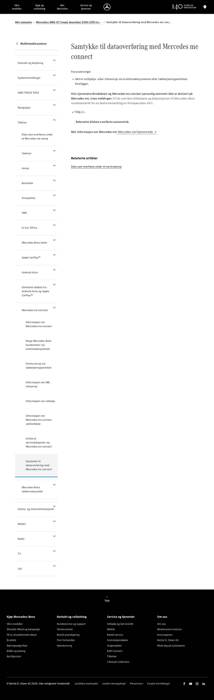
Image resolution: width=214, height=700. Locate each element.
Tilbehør (112, 656)
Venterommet (65, 629)
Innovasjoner (165, 634)
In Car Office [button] (29, 227)
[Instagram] (197, 684)
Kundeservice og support (71, 624)
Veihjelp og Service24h (120, 624)
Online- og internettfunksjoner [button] (36, 509)
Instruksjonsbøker (117, 640)
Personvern (136, 683)
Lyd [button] (20, 568)
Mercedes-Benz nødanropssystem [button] (32, 489)
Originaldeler (114, 645)
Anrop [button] (25, 168)
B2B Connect (114, 651)
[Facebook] (184, 684)
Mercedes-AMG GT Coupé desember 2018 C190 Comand (69, 22)
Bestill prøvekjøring (68, 634)
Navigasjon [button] (24, 107)
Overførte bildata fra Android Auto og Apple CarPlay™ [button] (35, 291)
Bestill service (115, 634)
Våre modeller (15, 624)
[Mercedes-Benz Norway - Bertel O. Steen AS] (107, 7)
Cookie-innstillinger (158, 683)
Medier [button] (22, 524)
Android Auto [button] (30, 272)
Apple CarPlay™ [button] (31, 257)
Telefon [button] (22, 122)
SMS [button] (24, 213)
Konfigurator (14, 656)
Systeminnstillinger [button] (29, 78)
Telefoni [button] (26, 153)
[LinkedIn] (204, 684)
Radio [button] (21, 539)
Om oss (161, 624)
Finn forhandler (66, 640)
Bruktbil (11, 640)
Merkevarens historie (169, 629)
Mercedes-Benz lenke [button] (34, 242)
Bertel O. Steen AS (168, 640)
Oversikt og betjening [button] (30, 63)
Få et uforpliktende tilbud (21, 634)
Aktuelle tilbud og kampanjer (23, 629)
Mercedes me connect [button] (35, 310)
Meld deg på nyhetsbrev (171, 645)
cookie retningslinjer (114, 683)
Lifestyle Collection (118, 662)
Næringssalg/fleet (17, 645)
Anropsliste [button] (28, 198)
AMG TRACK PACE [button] (28, 92)
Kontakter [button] (27, 183)
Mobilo (111, 629)
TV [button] (19, 553)
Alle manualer (23, 22)
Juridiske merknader (86, 683)
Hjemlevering (64, 645)
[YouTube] (191, 684)
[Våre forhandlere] (205, 7)
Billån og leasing (16, 651)
